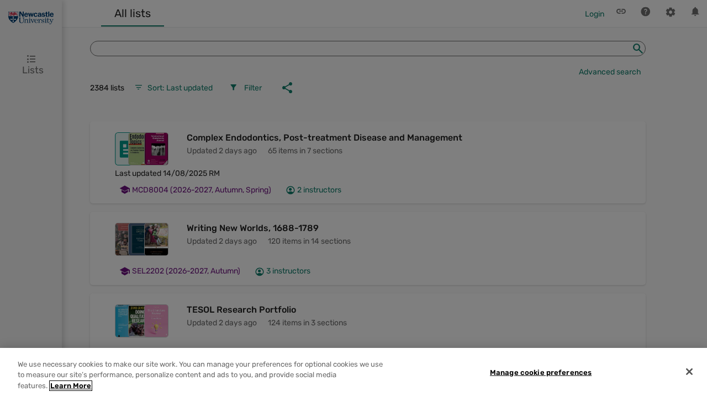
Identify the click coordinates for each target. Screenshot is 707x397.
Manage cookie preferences (541, 372)
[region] (353, 372)
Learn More (70, 386)
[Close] (689, 372)
